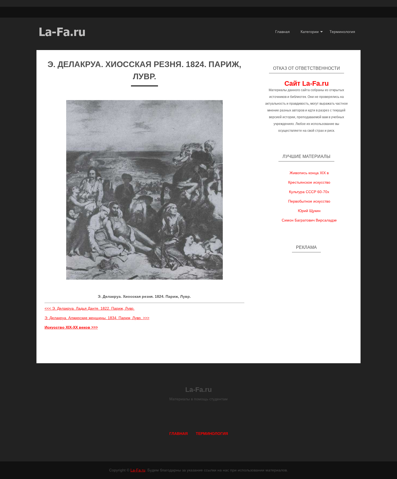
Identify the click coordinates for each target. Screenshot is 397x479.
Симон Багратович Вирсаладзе (309, 220)
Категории (310, 31)
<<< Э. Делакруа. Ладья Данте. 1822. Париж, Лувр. (89, 308)
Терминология (342, 31)
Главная (282, 31)
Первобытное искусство (309, 201)
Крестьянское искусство (309, 182)
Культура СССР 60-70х (309, 192)
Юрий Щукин (309, 211)
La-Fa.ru (137, 470)
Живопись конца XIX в (309, 173)
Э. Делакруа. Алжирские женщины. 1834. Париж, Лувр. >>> (97, 318)
